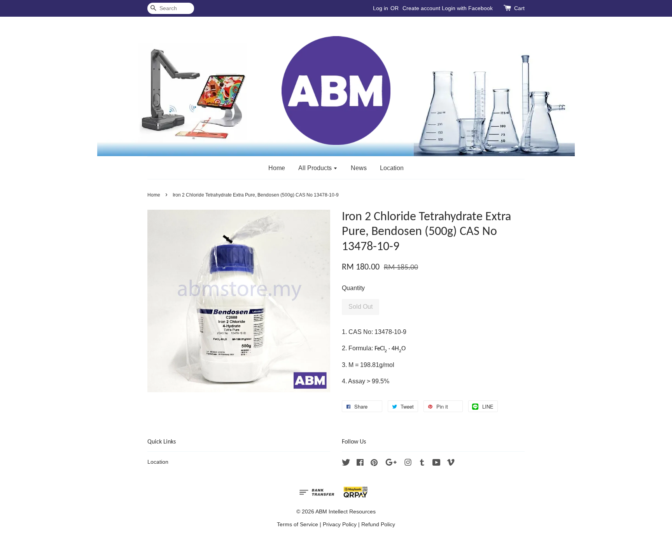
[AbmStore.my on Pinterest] (374, 464)
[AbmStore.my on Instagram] (408, 464)
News (359, 168)
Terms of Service (297, 524)
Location (392, 168)
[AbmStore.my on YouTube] (436, 464)
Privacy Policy (340, 524)
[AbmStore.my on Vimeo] (450, 464)
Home (276, 168)
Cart (519, 8)
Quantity (353, 288)
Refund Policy (378, 524)
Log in (380, 8)
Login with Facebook (467, 8)
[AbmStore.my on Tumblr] (422, 464)
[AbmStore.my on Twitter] (346, 464)
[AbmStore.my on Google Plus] (391, 464)
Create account (421, 8)
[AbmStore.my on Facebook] (360, 464)
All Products (315, 168)
